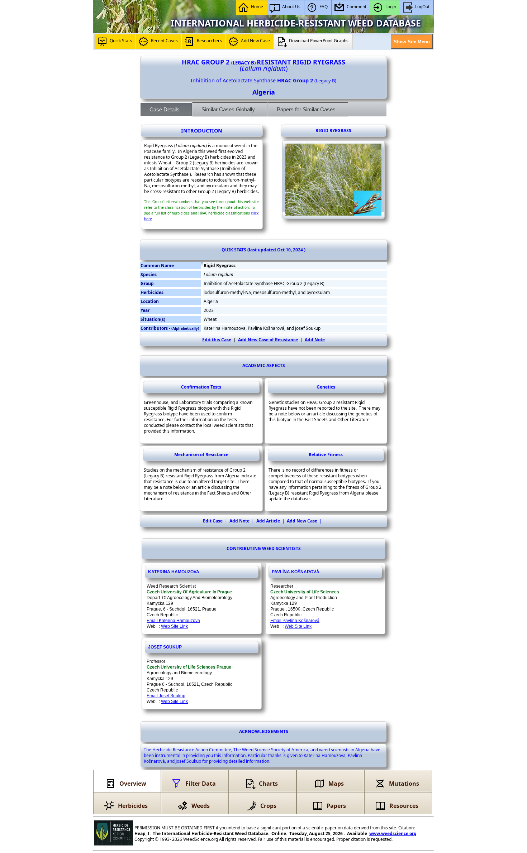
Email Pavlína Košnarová (294, 620)
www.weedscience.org (393, 833)
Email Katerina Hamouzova (173, 620)
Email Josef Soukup (166, 695)
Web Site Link (174, 626)
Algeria (263, 92)
